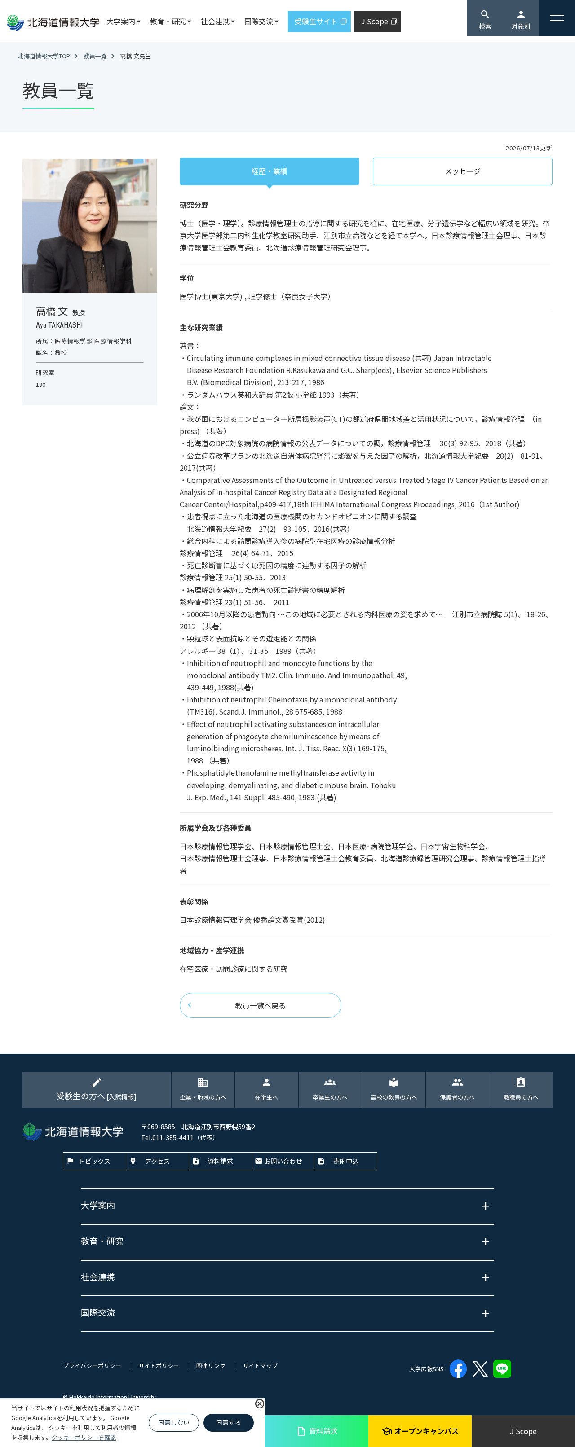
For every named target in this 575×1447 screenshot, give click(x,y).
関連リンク (211, 1365)
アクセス (157, 1161)
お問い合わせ (283, 1161)
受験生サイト (316, 21)
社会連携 (215, 21)
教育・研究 (168, 21)
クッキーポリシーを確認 (84, 1437)
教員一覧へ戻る (260, 1005)
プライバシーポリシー (92, 1365)
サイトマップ (260, 1365)
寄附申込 (345, 1161)
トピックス (94, 1161)
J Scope (523, 1430)
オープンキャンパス (420, 1431)
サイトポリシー (158, 1365)
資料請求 (317, 1431)
